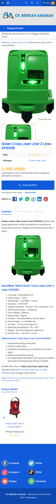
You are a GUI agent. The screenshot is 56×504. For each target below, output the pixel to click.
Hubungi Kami (29, 185)
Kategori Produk (15, 28)
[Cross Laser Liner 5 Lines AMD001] (15, 407)
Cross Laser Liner (37, 160)
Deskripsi (6, 211)
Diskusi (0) (39, 211)
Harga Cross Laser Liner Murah (41, 378)
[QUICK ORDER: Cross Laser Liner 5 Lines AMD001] (4, 417)
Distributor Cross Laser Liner (17, 378)
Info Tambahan (22, 211)
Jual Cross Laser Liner (10, 380)
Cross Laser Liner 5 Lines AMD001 (14, 425)
